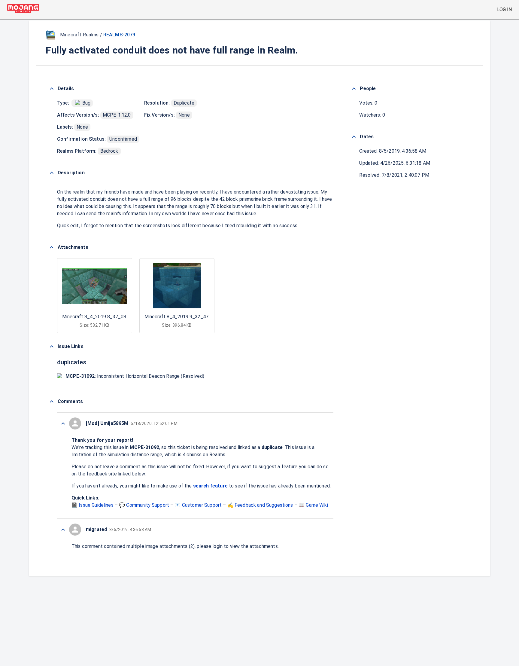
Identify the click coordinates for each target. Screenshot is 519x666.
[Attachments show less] (52, 247)
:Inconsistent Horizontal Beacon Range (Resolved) (134, 376)
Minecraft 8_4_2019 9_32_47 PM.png (185, 316)
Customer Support (202, 505)
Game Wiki (317, 505)
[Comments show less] (52, 402)
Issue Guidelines (96, 505)
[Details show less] (52, 89)
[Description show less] (52, 173)
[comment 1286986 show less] (63, 423)
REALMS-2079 (119, 35)
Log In (504, 9)
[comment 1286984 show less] (63, 530)
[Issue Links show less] (52, 347)
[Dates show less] (354, 137)
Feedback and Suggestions (264, 505)
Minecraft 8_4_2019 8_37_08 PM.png (103, 316)
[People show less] (354, 89)
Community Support (147, 505)
